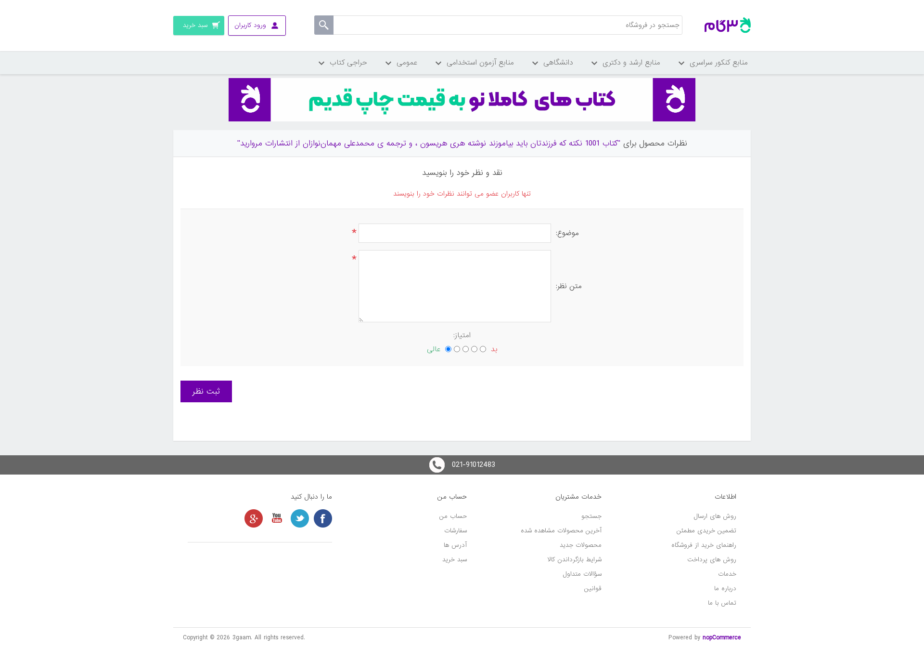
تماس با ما (722, 603)
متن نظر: (569, 286)
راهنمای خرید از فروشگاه (703, 545)
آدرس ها (455, 545)
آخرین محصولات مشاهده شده (561, 530)
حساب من (453, 516)
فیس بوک (323, 518)
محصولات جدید (581, 545)
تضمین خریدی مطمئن (706, 530)
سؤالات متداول (582, 574)
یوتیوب (277, 518)
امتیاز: (462, 335)
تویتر (300, 518)
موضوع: (567, 233)
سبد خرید (454, 559)
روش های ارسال (715, 516)
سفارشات (455, 530)
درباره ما (725, 588)
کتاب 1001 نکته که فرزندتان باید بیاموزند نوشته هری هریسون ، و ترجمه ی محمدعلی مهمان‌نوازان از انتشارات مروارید (428, 143)
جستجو (591, 516)
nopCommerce (722, 637)
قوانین (593, 588)
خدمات (727, 574)
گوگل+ (253, 518)
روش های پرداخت (711, 559)
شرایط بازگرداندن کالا (575, 559)
